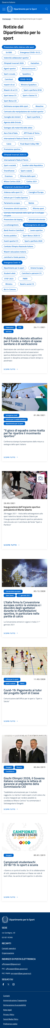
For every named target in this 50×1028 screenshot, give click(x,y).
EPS (19, 327)
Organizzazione (8, 953)
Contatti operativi (9, 948)
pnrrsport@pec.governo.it (21, 973)
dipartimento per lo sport (14, 423)
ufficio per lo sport (12, 679)
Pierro (22, 683)
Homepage (6, 18)
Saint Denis (10, 595)
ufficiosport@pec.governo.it (17, 968)
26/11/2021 (39, 327)
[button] (10, 1023)
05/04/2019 (39, 767)
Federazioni (10, 327)
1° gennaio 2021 (24, 595)
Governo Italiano (8, 2)
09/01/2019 (39, 855)
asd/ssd (9, 331)
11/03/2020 (39, 679)
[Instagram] (14, 984)
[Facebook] (4, 984)
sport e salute (10, 683)
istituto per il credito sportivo (16, 419)
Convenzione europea (13, 591)
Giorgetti (9, 767)
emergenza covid (11, 415)
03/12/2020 (39, 591)
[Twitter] (9, 984)
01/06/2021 (39, 415)
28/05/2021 (9, 503)
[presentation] (46, 9)
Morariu (19, 767)
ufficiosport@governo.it (11, 964)
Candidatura (10, 771)
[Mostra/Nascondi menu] (4, 9)
